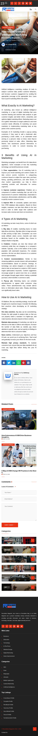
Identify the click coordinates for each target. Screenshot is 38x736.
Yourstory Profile (8, 708)
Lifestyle (6, 677)
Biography (6, 673)
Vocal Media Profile (9, 711)
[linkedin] (23, 3)
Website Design (8, 649)
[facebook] (11, 3)
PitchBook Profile (8, 704)
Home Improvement (9, 656)
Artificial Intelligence (8, 27)
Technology (7, 643)
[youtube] (26, 3)
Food (5, 670)
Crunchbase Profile (9, 698)
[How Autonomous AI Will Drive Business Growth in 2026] (19, 420)
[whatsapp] (15, 3)
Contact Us (4, 732)
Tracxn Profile (7, 714)
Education (6, 639)
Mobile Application (9, 680)
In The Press (7, 646)
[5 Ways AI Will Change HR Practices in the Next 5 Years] (19, 455)
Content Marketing (9, 683)
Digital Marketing (8, 653)
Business (6, 636)
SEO (5, 667)
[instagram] (19, 3)
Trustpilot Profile (8, 701)
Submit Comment (9, 525)
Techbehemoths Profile (10, 718)
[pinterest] (30, 3)
